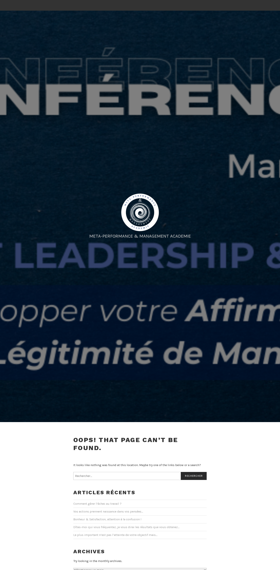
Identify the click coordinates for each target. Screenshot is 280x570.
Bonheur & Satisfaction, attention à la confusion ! (107, 519)
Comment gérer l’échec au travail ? (97, 503)
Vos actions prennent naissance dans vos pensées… (108, 511)
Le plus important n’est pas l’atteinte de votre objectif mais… (115, 535)
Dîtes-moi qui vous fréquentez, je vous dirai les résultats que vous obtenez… (126, 527)
